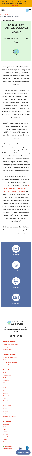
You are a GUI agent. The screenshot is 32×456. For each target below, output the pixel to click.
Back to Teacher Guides (9, 20)
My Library (5, 413)
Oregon (5, 439)
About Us (6, 370)
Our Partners (6, 378)
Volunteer (5, 393)
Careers (5, 398)
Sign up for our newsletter (9, 416)
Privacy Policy (6, 380)
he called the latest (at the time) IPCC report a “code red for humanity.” (16, 188)
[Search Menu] (27, 10)
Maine (4, 429)
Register (5, 408)
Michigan (5, 431)
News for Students (8, 349)
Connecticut (6, 424)
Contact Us (6, 401)
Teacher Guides (9, 14)
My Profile (5, 411)
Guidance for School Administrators (12, 365)
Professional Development (10, 357)
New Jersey (6, 434)
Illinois (4, 426)
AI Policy (5, 383)
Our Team (5, 373)
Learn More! (14, 5)
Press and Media (7, 375)
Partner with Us (7, 396)
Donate (5, 390)
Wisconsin (5, 442)
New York (5, 436)
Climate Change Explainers (10, 362)
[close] (30, 3)
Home (1, 14)
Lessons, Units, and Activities (10, 344)
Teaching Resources (8, 347)
